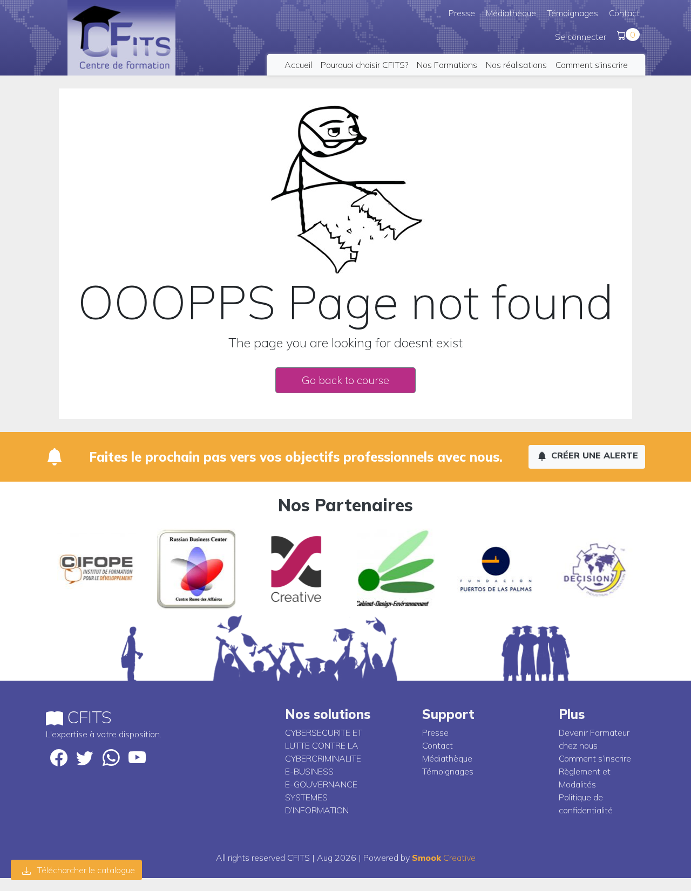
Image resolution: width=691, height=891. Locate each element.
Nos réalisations (516, 64)
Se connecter (580, 36)
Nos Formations (447, 64)
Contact (624, 13)
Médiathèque (511, 13)
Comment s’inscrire (591, 64)
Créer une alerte (593, 455)
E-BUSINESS (309, 771)
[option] (96, 569)
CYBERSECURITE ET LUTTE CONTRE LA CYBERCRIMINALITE (323, 745)
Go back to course (345, 380)
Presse (462, 13)
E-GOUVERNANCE (321, 784)
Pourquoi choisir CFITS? (364, 64)
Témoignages (572, 13)
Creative (444, 857)
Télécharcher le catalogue (85, 870)
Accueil (298, 64)
